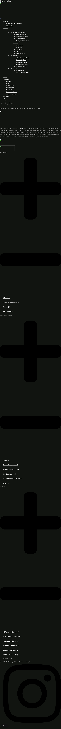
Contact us (6, 96)
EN (4, 98)
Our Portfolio (19, 49)
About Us (5, 21)
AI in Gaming (16, 68)
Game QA (15, 55)
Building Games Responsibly (14, 24)
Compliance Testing (21, 62)
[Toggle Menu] (0, 18)
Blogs (7, 83)
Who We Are (9, 26)
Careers (5, 77)
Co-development (20, 38)
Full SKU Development (22, 36)
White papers (10, 87)
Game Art (15, 43)
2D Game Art (19, 45)
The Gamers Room (11, 92)
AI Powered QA (20, 70)
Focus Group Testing (21, 66)
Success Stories (10, 90)
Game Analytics (20, 53)
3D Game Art (19, 47)
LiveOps (18, 51)
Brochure (8, 81)
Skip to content (5, 1)
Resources (6, 79)
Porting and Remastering (22, 41)
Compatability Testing (22, 64)
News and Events (11, 94)
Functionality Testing (21, 60)
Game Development (21, 34)
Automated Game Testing (23, 58)
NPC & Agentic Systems (22, 73)
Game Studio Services (19, 32)
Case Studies (10, 85)
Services (5, 28)
